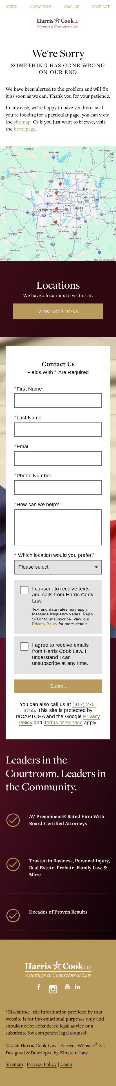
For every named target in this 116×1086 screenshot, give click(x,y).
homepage (24, 128)
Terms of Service (63, 722)
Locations (41, 6)
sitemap (22, 121)
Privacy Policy (44, 624)
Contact (101, 6)
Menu (11, 6)
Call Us (71, 6)
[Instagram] (53, 989)
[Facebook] (39, 985)
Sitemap (14, 1064)
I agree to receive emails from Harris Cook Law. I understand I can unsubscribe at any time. (60, 654)
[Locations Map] (58, 203)
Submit (58, 686)
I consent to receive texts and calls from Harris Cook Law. (62, 606)
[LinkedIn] (77, 985)
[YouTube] (67, 985)
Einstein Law (74, 1052)
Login (66, 1064)
